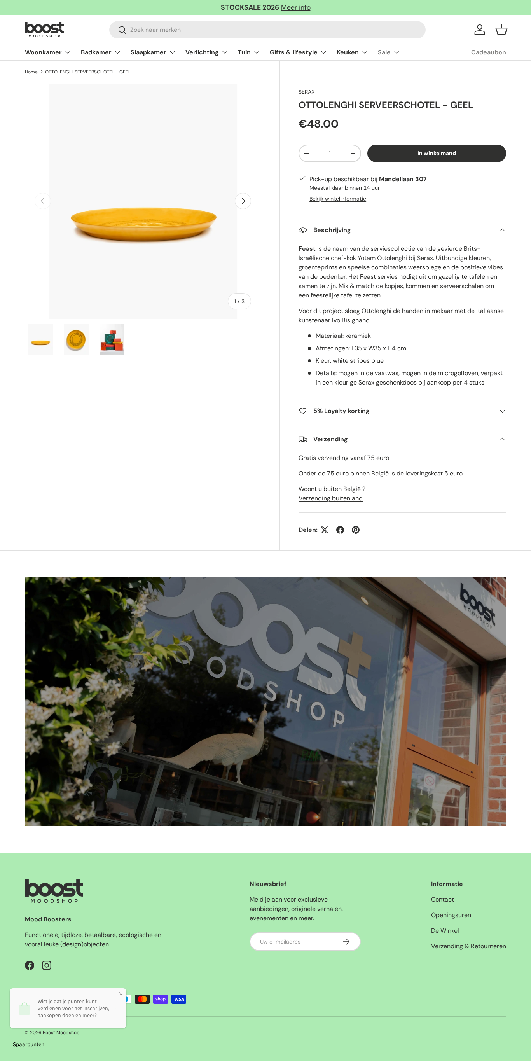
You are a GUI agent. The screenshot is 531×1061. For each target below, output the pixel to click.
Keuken (348, 52)
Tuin (244, 52)
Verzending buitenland (331, 498)
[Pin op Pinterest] (355, 530)
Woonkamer (43, 52)
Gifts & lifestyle (294, 52)
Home (31, 72)
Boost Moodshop (61, 1033)
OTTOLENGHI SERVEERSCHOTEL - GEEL (88, 72)
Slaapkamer (148, 52)
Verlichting (202, 52)
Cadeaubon (488, 52)
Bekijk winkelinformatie (337, 198)
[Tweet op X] (324, 530)
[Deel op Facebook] (340, 530)
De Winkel (445, 930)
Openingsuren (451, 915)
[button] (501, 29)
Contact (442, 899)
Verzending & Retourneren (468, 946)
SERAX (306, 91)
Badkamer (96, 52)
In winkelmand (436, 153)
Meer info (296, 7)
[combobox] (267, 29)
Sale (384, 52)
